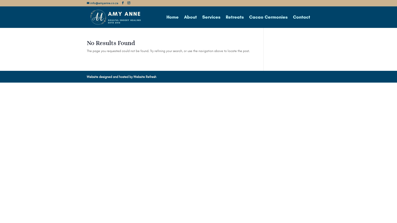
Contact (301, 18)
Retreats (235, 18)
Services (211, 18)
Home (172, 18)
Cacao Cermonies (268, 18)
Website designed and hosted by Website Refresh (121, 77)
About (190, 18)
